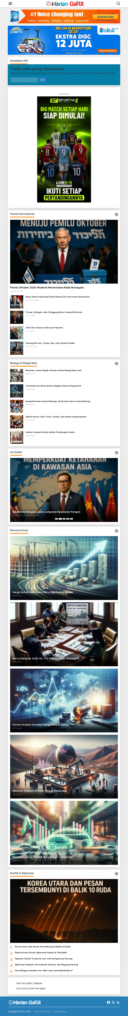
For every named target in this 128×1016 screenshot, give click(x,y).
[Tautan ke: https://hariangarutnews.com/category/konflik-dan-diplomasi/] (116, 874)
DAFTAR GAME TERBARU (29, 983)
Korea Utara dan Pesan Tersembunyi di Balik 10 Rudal (43, 946)
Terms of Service (42, 1011)
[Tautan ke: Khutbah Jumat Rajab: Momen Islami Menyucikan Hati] (16, 375)
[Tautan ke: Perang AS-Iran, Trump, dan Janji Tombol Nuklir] (16, 347)
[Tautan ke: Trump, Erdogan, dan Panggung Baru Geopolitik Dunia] (16, 317)
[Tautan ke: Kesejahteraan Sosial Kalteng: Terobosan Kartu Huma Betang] (16, 406)
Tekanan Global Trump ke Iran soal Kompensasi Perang (43, 958)
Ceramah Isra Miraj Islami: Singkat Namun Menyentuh (53, 386)
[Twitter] (113, 1002)
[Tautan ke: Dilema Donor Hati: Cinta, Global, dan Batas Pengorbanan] (16, 421)
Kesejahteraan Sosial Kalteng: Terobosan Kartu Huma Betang (58, 401)
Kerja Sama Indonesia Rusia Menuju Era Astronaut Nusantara (58, 296)
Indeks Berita (60, 1011)
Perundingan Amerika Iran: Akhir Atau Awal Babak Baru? (44, 970)
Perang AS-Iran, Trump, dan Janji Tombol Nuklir (50, 343)
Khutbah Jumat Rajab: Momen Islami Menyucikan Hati (54, 370)
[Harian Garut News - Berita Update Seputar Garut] (64, 3)
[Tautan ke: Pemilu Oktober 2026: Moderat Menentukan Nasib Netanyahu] (64, 252)
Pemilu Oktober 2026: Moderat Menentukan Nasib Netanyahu (47, 287)
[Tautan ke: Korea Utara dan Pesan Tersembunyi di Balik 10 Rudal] (64, 911)
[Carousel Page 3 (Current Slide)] (64, 519)
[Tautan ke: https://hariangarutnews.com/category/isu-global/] (116, 453)
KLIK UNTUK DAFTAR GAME (30, 988)
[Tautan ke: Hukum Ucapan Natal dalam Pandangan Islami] (16, 437)
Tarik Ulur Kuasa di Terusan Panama (44, 327)
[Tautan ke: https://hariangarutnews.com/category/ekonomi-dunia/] (116, 531)
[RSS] (118, 1002)
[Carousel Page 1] (56, 519)
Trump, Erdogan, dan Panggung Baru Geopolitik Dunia (54, 312)
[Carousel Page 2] (60, 519)
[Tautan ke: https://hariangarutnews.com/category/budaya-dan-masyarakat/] (116, 363)
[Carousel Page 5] (71, 519)
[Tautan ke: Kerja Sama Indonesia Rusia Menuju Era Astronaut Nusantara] (16, 301)
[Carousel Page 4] (67, 519)
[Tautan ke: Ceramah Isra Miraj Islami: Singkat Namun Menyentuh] (16, 390)
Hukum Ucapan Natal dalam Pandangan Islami (50, 432)
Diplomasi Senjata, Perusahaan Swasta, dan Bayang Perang (46, 964)
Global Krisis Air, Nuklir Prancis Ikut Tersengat (39, 511)
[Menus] (10, 3)
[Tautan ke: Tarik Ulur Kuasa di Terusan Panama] (16, 332)
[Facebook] (108, 1002)
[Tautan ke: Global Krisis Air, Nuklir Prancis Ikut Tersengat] (64, 490)
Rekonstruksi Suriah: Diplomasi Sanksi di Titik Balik (41, 952)
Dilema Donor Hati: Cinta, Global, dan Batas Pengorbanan (56, 416)
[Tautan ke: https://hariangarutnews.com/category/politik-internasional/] (116, 214)
